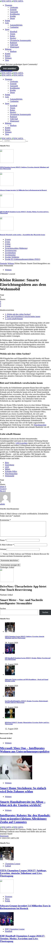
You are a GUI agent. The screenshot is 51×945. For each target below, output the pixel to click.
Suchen (3, 608)
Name (3, 540)
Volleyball (14, 45)
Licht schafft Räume (14, 319)
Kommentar (5, 520)
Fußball (8, 866)
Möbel (7, 469)
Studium (13, 51)
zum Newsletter (6, 71)
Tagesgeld (14, 12)
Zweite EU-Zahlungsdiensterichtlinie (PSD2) (22, 259)
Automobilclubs (16, 25)
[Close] (27, 141)
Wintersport (14, 47)
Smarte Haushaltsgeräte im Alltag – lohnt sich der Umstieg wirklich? (22, 803)
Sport (7, 29)
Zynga (7, 242)
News (7, 899)
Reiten (12, 36)
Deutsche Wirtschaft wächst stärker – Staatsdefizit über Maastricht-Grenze (22, 234)
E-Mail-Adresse (7, 545)
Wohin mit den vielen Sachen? (18, 314)
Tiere (7, 60)
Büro (7, 463)
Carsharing (14, 27)
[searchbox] (13, 141)
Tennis (12, 34)
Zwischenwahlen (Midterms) (16, 248)
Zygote (8, 246)
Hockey (13, 38)
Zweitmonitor (10, 255)
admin (2, 504)
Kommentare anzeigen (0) (10, 565)
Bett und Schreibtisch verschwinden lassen (22, 316)
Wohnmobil (9, 476)
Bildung (8, 49)
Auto (7, 23)
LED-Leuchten (21, 443)
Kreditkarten (15, 14)
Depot (12, 18)
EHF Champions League (15, 929)
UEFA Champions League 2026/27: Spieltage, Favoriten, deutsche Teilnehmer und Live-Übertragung (24, 637)
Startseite (3, 263)
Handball (13, 32)
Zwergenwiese (10, 250)
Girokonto (14, 7)
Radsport (13, 43)
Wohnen (8, 58)
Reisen (7, 56)
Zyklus (7, 244)
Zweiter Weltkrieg (12, 257)
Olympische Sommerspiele (20, 40)
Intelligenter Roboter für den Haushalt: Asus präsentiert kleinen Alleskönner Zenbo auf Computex (25, 819)
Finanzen (8, 5)
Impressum (4, 836)
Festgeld (13, 10)
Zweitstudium (10, 253)
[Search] (1, 141)
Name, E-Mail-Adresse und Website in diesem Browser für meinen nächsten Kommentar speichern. (24, 555)
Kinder (7, 54)
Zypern (8, 239)
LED (7, 467)
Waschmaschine (40, 425)
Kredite (13, 16)
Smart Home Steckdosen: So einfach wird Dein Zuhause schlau (23, 790)
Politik (7, 21)
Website (3, 549)
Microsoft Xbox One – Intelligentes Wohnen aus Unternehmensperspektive (25, 750)
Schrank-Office (11, 471)
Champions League (12, 864)
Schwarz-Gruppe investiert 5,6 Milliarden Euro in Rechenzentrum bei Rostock (23, 190)
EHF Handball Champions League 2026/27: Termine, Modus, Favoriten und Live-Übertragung (22, 939)
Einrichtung (9, 465)
